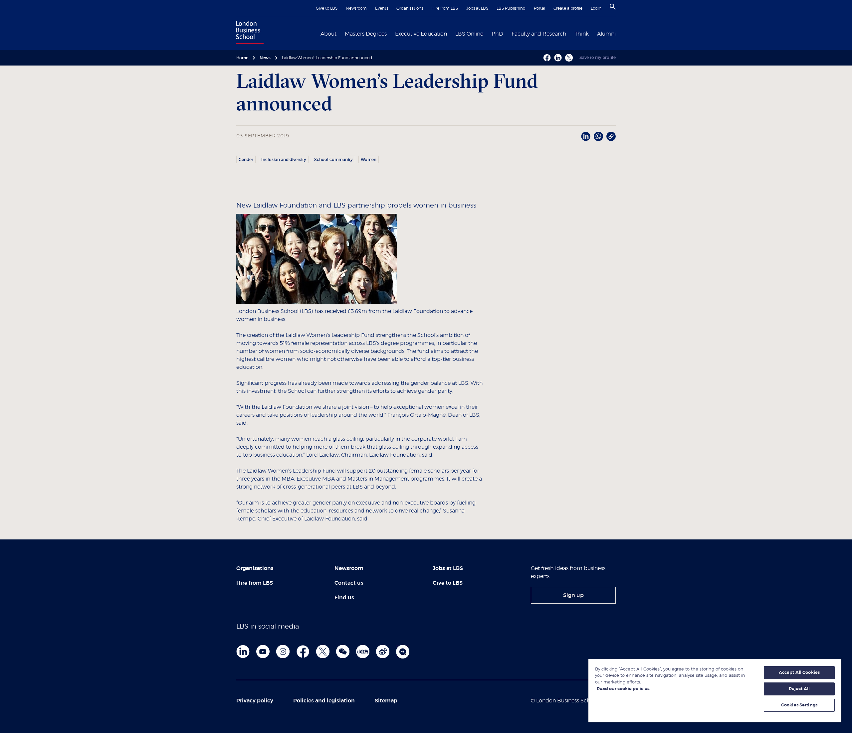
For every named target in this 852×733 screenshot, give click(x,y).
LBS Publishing (511, 8)
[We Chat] (342, 651)
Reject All (799, 689)
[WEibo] (382, 651)
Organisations (409, 8)
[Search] (613, 7)
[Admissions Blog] (402, 651)
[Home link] (248, 33)
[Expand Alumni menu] (619, 33)
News (265, 58)
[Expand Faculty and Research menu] (570, 33)
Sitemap (386, 700)
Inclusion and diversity (283, 160)
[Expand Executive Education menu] (451, 33)
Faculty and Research (539, 34)
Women (368, 160)
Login (596, 8)
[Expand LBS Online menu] (487, 33)
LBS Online (469, 34)
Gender (246, 160)
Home (242, 58)
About (328, 34)
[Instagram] (283, 651)
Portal (539, 8)
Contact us (348, 583)
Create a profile (567, 8)
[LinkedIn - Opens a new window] (585, 136)
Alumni (606, 34)
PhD (497, 34)
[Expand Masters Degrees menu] (390, 33)
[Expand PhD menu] (507, 33)
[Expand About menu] (340, 33)
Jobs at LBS (477, 8)
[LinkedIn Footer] (243, 651)
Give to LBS (326, 8)
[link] (573, 595)
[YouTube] (263, 651)
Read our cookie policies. (623, 689)
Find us (344, 597)
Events (381, 8)
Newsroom (356, 8)
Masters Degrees (366, 34)
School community (333, 160)
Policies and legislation (324, 700)
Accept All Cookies (799, 672)
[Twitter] (322, 651)
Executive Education (421, 34)
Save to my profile (597, 58)
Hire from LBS (444, 8)
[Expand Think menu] (592, 33)
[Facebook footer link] (303, 651)
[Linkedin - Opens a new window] (558, 58)
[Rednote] (362, 651)
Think (582, 34)
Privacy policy (254, 700)
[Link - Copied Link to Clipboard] (611, 136)
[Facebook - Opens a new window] (547, 58)
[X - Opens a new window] (569, 58)
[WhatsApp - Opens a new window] (598, 136)
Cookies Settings (799, 705)
